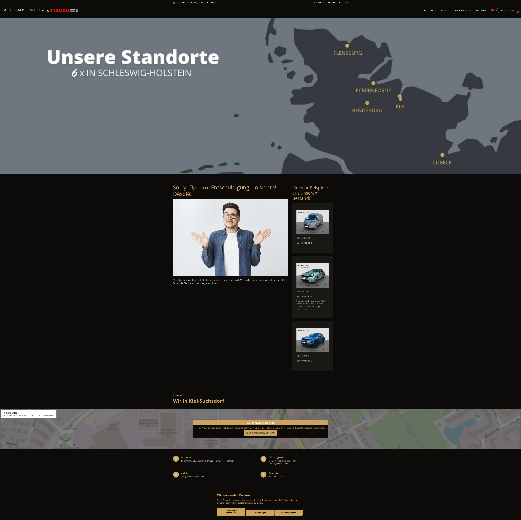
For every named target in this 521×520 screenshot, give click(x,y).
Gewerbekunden (462, 10)
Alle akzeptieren (288, 513)
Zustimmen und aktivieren (260, 432)
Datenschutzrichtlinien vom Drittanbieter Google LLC (291, 428)
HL (340, 2)
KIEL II (321, 2)
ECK (346, 2)
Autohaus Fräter (22, 9)
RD (328, 2)
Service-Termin (507, 10)
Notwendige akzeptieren (231, 511)
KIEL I (312, 2)
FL (334, 2)
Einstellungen (260, 513)
